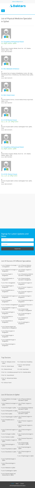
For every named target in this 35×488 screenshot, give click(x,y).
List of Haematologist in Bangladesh (24, 314)
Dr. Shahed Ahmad (7, 369)
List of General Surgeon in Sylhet (25, 417)
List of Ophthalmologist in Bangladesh (9, 340)
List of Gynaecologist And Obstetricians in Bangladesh (9, 327)
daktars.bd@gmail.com (17, 1)
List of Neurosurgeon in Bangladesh (8, 331)
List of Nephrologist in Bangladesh (8, 336)
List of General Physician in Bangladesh (25, 305)
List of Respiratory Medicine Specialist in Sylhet (25, 408)
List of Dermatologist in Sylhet (8, 445)
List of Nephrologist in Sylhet (26, 456)
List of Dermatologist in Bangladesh (8, 312)
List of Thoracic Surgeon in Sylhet (25, 421)
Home (12, 483)
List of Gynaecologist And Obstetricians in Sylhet (9, 474)
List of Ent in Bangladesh (8, 282)
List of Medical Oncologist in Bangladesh (9, 270)
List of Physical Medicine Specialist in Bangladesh (24, 266)
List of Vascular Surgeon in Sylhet (25, 426)
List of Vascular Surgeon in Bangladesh (25, 292)
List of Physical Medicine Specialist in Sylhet (24, 399)
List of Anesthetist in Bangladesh (7, 321)
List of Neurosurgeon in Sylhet (24, 452)
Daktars (23, 485)
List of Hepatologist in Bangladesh (8, 286)
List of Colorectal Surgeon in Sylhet (9, 430)
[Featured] (5, 37)
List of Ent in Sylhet (7, 413)
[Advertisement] (17, 211)
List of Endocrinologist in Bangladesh (24, 296)
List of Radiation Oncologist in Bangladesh (9, 266)
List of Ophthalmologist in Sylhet (9, 459)
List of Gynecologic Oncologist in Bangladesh (25, 309)
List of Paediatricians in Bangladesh (8, 290)
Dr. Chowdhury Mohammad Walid (12, 42)
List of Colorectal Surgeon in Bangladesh (9, 296)
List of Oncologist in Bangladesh (7, 274)
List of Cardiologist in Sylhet (9, 470)
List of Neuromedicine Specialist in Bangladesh (24, 279)
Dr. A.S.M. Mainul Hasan (9, 174)
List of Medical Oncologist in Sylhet (9, 404)
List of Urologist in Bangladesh (7, 301)
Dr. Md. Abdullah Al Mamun (10, 69)
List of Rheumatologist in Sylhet (8, 464)
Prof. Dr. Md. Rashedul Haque (24, 365)
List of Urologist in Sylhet (8, 434)
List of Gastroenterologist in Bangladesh (25, 301)
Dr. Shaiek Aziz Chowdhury (25, 362)
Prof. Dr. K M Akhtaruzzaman (9, 372)
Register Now (18, 248)
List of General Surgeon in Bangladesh (25, 283)
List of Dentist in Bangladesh (9, 304)
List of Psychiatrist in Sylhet (9, 448)
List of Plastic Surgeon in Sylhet (24, 404)
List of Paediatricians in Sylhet (8, 420)
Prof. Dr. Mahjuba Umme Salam (8, 362)
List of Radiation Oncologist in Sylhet (9, 399)
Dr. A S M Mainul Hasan (9, 120)
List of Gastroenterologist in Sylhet (25, 434)
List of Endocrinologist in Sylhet (24, 430)
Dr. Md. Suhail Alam (23, 369)
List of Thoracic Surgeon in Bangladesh (25, 287)
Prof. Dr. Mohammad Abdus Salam (9, 379)
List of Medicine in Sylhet (8, 467)
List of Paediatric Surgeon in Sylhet (9, 440)
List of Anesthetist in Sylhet (9, 451)
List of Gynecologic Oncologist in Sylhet (23, 443)
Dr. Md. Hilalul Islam (8, 95)
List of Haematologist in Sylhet (24, 447)
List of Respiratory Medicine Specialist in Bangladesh (25, 274)
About (17, 483)
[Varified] (7, 37)
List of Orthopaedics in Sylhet (10, 410)
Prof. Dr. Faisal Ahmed (8, 375)
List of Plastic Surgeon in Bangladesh (24, 270)
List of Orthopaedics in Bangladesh (8, 279)
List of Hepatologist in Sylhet (9, 416)
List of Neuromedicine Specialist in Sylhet (24, 412)
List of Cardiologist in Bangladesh (23, 322)
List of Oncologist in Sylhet (9, 407)
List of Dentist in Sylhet (8, 437)
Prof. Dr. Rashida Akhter (24, 372)
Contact (22, 483)
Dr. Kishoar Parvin (6, 382)
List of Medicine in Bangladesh (23, 318)
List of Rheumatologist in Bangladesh (8, 344)
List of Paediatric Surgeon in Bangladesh (9, 308)
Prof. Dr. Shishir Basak (8, 366)
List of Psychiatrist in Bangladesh (7, 317)
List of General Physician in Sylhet (25, 439)
